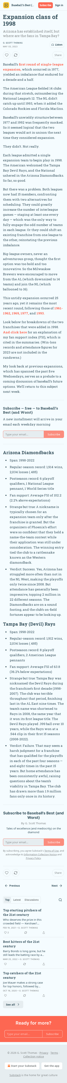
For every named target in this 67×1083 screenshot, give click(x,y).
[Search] (60, 900)
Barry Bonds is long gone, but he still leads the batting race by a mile (24, 953)
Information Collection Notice (40, 854)
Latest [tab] (17, 900)
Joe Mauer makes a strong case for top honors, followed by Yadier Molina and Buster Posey (23, 984)
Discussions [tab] (32, 900)
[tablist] (22, 900)
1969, (16, 313)
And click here (15, 332)
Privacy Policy (33, 858)
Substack (15, 1075)
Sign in (59, 5)
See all (10, 1004)
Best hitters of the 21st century (21, 943)
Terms (54, 1053)
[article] (33, 921)
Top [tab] (7, 900)
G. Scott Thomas (13, 43)
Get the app (51, 1066)
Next (55, 885)
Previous (14, 885)
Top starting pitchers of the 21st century (22, 912)
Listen (59, 44)
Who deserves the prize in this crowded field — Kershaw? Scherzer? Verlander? (22, 921)
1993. (40, 313)
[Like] (6, 55)
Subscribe (45, 5)
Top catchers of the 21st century (22, 975)
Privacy (43, 1053)
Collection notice (33, 1056)
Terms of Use (51, 850)
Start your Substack (23, 1066)
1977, (24, 313)
